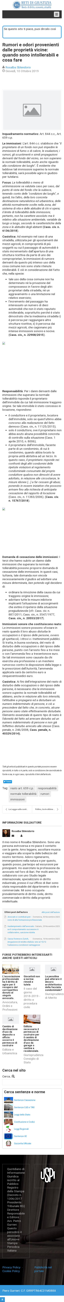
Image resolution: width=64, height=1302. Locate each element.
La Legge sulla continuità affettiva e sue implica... (20, 809)
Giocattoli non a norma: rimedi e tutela (32, 981)
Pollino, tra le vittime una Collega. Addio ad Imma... (48, 809)
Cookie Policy (11, 1271)
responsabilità (47, 788)
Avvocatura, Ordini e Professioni (10, 1005)
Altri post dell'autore (50, 912)
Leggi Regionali (21, 1129)
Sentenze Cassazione (24, 1100)
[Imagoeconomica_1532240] (32, 110)
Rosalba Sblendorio (18, 67)
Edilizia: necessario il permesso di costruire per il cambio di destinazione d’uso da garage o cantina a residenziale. (31, 1039)
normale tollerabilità (23, 794)
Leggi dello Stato (22, 1114)
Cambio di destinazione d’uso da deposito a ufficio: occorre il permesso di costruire (10, 1036)
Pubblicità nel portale (43, 1269)
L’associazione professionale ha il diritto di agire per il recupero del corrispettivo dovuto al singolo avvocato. (11, 987)
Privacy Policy (12, 1267)
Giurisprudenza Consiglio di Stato (33, 1058)
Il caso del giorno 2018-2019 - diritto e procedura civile (32, 998)
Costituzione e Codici (24, 1122)
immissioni (17, 799)
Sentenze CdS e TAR (24, 1107)
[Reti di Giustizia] (32, 5)
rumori (45, 794)
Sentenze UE (20, 1136)
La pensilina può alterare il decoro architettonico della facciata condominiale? (53, 983)
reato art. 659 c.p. (22, 788)
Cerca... (7, 1076)
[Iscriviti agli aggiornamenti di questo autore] (13, 836)
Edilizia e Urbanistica (9, 1051)
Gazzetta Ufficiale (22, 1143)
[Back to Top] (2, 1299)
